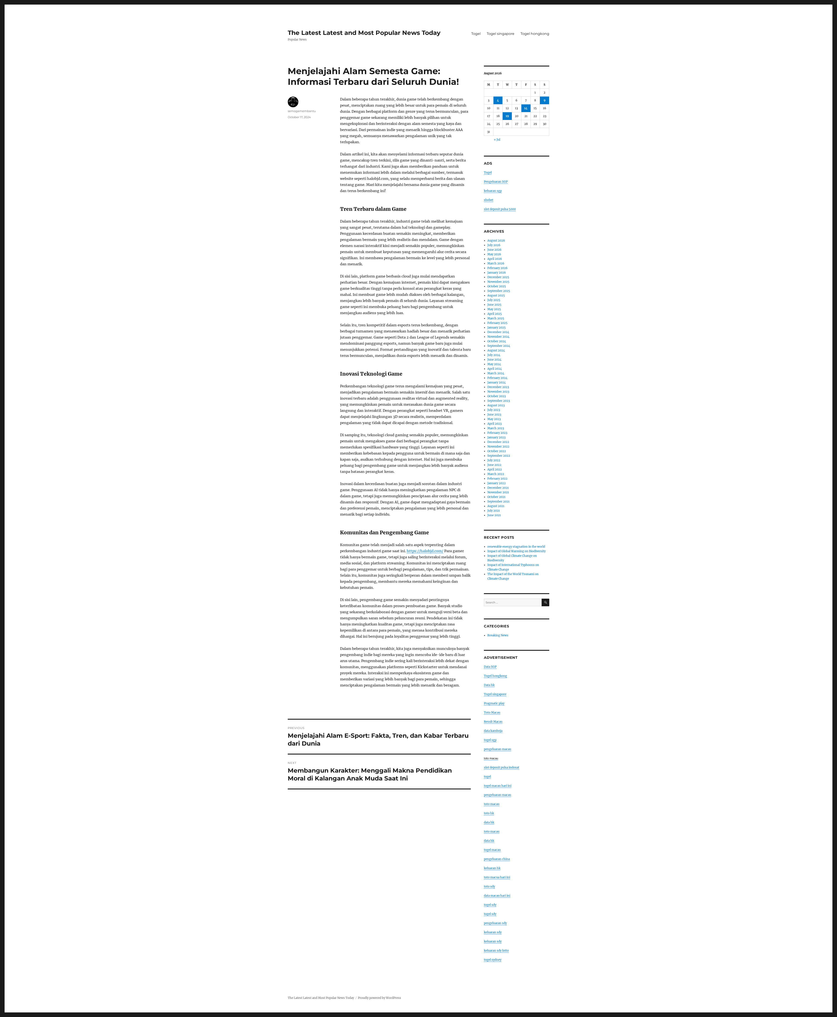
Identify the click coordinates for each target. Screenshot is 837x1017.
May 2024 (494, 364)
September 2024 (498, 346)
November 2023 (498, 392)
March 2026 (495, 263)
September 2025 (498, 291)
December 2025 (498, 277)
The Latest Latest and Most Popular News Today (364, 32)
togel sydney (492, 960)
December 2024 (498, 332)
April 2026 (494, 259)
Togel (476, 34)
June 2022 (494, 465)
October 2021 (496, 497)
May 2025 (494, 309)
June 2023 (494, 414)
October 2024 (496, 341)
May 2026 (494, 254)
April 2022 (494, 469)
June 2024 (494, 359)
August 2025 (496, 295)
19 (507, 116)
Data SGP (490, 667)
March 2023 (495, 428)
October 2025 (496, 286)
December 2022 (498, 442)
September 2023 (498, 401)
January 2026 (496, 272)
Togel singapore (500, 34)
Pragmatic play (494, 703)
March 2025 (495, 318)
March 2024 (495, 373)
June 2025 (494, 305)
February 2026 (497, 268)
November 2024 (498, 337)
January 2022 (496, 483)
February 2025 (497, 323)
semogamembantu (302, 111)
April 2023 (494, 424)
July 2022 (493, 460)
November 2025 (498, 282)
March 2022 (495, 474)
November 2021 (498, 492)
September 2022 (498, 456)
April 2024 (494, 369)
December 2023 (498, 387)
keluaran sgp (493, 191)
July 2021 (493, 511)
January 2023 (496, 437)
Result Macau (493, 722)
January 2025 (496, 327)
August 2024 (496, 350)
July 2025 (493, 300)
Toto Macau (492, 712)
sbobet (488, 200)
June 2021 (494, 515)
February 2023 (497, 433)
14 (525, 108)
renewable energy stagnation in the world (516, 547)
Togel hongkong (535, 34)
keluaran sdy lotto (496, 950)
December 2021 (498, 488)
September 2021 (498, 501)
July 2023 (493, 410)
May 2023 (494, 419)
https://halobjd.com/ (425, 551)
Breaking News (497, 635)
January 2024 (496, 382)
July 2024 (493, 355)
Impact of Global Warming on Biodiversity (516, 551)
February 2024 (497, 378)
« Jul (497, 139)
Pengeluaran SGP (496, 182)
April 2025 (494, 314)
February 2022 (497, 478)
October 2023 (496, 396)
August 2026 (496, 240)
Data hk (489, 685)
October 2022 (496, 451)
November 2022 (498, 446)
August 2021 (495, 506)
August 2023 (496, 405)
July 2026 (493, 245)
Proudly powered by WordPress (379, 998)
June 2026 (494, 250)
